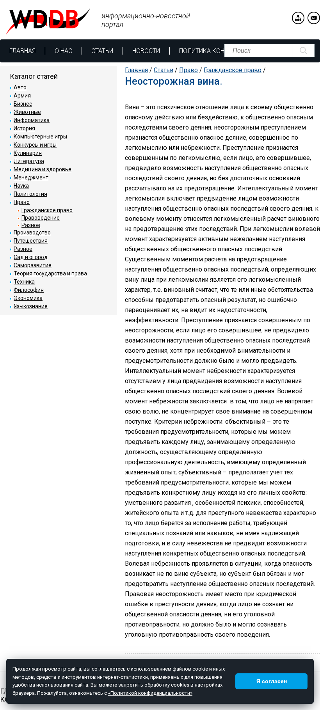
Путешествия (31, 241)
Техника (24, 282)
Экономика (28, 298)
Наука (21, 186)
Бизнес (23, 104)
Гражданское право (232, 70)
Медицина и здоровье (42, 169)
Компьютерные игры (40, 136)
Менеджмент (31, 177)
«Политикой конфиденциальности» (150, 693)
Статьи (102, 51)
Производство (32, 232)
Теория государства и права (50, 273)
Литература (29, 161)
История (24, 128)
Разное (30, 225)
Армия (22, 95)
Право (188, 70)
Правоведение (40, 218)
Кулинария (28, 153)
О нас (63, 51)
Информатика (32, 120)
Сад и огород (31, 257)
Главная (22, 51)
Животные (27, 112)
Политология (30, 194)
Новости (146, 51)
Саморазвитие (33, 265)
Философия (29, 290)
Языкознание (31, 306)
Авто (20, 87)
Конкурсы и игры (35, 145)
